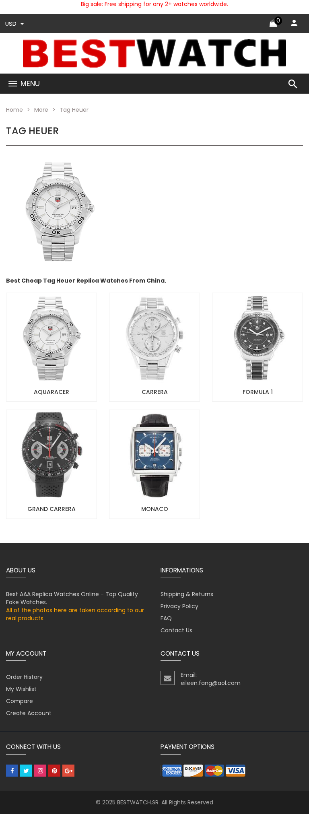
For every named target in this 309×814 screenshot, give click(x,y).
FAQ (166, 618)
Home (14, 110)
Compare (19, 701)
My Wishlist (21, 689)
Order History (24, 677)
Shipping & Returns (187, 594)
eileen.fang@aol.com (211, 683)
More (41, 110)
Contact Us (176, 630)
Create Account (29, 713)
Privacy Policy (179, 606)
